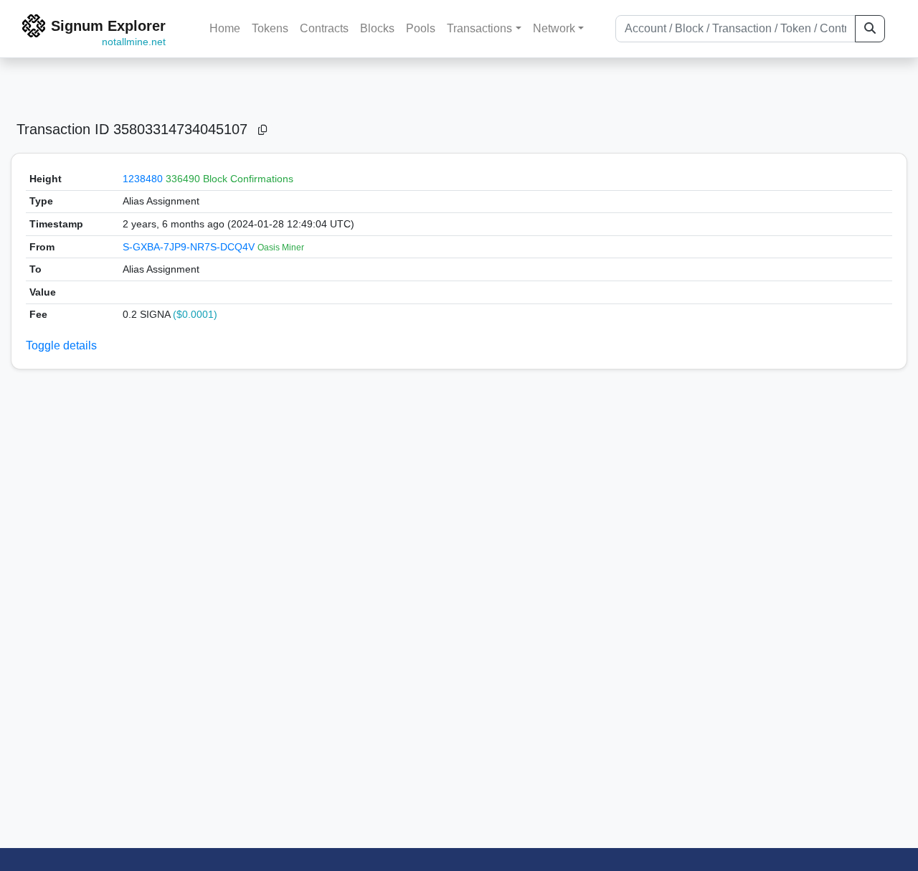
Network (554, 28)
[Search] (870, 28)
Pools (420, 28)
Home (224, 28)
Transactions (479, 28)
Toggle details (61, 345)
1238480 (143, 178)
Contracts (324, 28)
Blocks (377, 28)
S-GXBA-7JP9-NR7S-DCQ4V (190, 247)
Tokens (270, 28)
